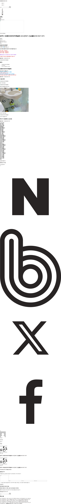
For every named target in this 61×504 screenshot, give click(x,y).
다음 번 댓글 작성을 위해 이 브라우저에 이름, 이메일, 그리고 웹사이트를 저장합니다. (15, 482)
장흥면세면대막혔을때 (6, 64)
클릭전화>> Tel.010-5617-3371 (5, 58)
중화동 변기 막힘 (3, 162)
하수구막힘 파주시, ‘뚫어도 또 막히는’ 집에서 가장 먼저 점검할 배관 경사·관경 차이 (14, 500)
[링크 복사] (0, 430)
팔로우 (1, 441)
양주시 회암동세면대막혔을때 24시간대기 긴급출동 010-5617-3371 (13, 467)
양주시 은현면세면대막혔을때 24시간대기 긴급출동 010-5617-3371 (13, 455)
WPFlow (20, 503)
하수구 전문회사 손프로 (6, 66)
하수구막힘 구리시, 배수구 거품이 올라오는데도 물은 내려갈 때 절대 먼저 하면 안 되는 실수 (15, 502)
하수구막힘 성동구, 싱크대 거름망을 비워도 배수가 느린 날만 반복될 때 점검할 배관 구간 (15, 499)
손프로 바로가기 (3, 160)
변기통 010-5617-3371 (3, 0)
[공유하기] (0, 165)
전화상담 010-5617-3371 (4, 491)
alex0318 (1, 439)
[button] (30, 16)
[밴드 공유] (30, 306)
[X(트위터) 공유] (30, 368)
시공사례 (3, 65)
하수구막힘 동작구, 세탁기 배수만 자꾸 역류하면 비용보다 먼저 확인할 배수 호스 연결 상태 (15, 498)
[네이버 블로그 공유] (30, 227)
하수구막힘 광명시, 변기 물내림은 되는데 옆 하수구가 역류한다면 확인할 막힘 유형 (14, 501)
